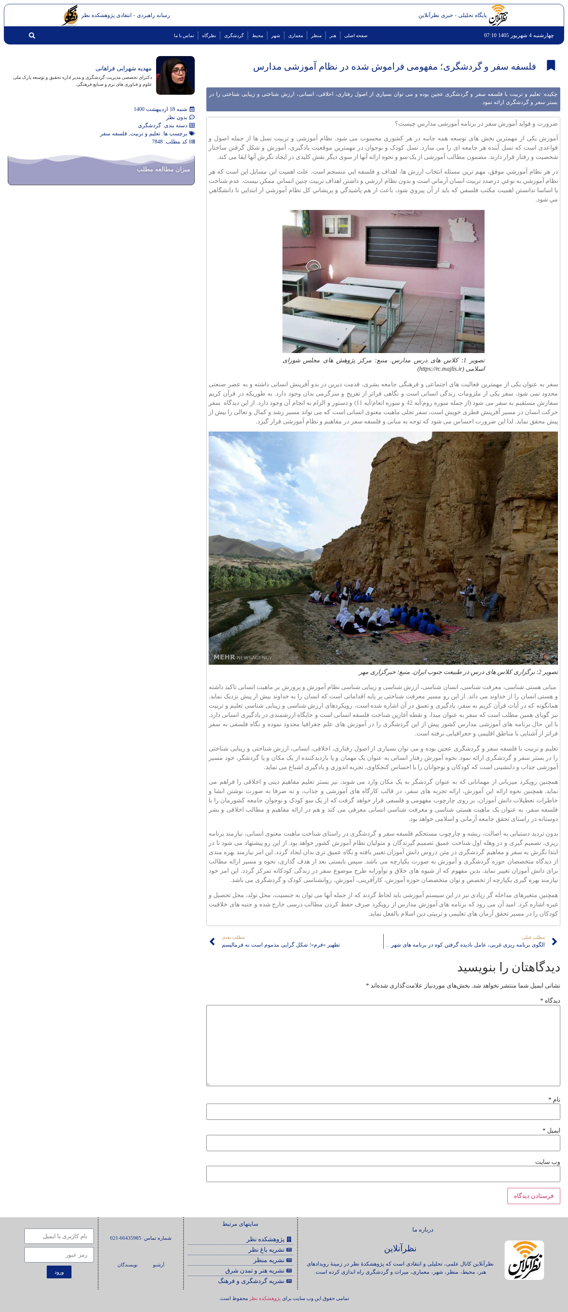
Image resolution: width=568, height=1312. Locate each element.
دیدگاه (550, 1001)
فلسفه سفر (113, 133)
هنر (333, 35)
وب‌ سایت (547, 1162)
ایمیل (551, 1131)
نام (554, 1100)
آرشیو (158, 1265)
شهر (275, 35)
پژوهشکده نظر (265, 1298)
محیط (257, 35)
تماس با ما (184, 35)
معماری (295, 35)
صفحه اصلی (355, 35)
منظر (316, 35)
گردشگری (234, 35)
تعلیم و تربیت (145, 133)
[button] (32, 35)
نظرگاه (209, 35)
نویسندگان (127, 1265)
